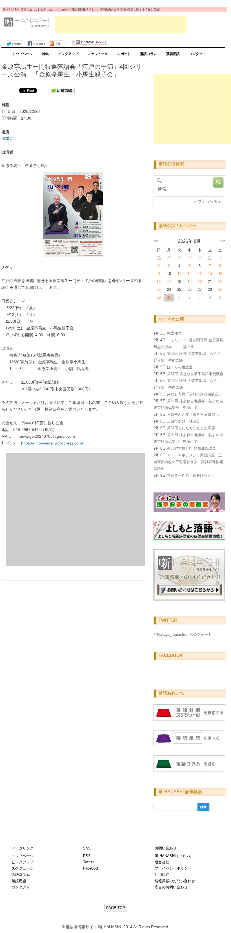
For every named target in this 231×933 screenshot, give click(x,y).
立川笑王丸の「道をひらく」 (191, 475)
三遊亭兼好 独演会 (183, 421)
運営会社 (162, 862)
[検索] (188, 189)
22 (220, 282)
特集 (45, 54)
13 (200, 274)
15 (220, 274)
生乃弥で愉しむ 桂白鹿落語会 (191, 448)
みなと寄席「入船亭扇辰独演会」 (194, 394)
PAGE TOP (115, 908)
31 (210, 258)
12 (190, 274)
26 (159, 258)
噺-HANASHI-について (173, 856)
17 (169, 282)
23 (159, 289)
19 (190, 282)
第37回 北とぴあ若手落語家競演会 (195, 374)
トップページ (22, 54)
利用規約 (162, 874)
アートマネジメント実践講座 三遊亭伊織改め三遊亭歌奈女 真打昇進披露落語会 (188, 462)
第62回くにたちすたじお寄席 (191, 428)
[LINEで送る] (62, 90)
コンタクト (197, 54)
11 (179, 274)
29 (220, 289)
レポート (124, 54)
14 (210, 274)
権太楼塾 (174, 333)
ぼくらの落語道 (180, 367)
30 (159, 297)
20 (200, 282)
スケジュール (98, 54)
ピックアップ (68, 54)
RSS (87, 856)
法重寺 (7, 138)
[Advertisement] (120, 24)
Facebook (91, 868)
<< (156, 240)
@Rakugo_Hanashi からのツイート (183, 634)
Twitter (88, 862)
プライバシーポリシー (173, 868)
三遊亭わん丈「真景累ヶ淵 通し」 (195, 414)
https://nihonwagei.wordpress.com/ (52, 443)
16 (159, 282)
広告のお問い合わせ (171, 887)
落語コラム (148, 54)
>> (222, 240)
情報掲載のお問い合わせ (175, 881)
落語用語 (173, 54)
